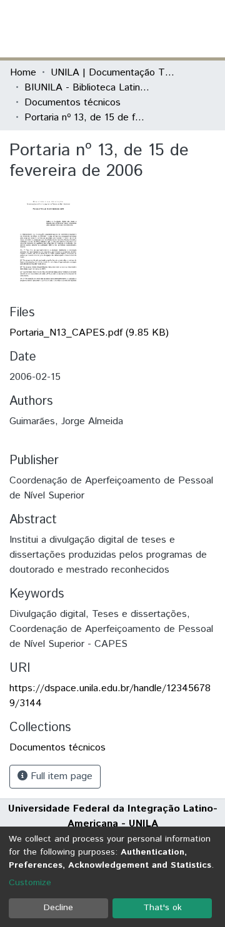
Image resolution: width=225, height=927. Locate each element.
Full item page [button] (60, 776)
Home (23, 73)
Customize (30, 882)
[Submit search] (124, 28)
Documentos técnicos (72, 102)
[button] (142, 28)
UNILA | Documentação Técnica (113, 73)
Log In (168, 28)
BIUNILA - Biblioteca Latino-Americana (86, 87)
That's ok (162, 907)
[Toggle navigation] (207, 28)
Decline (58, 907)
